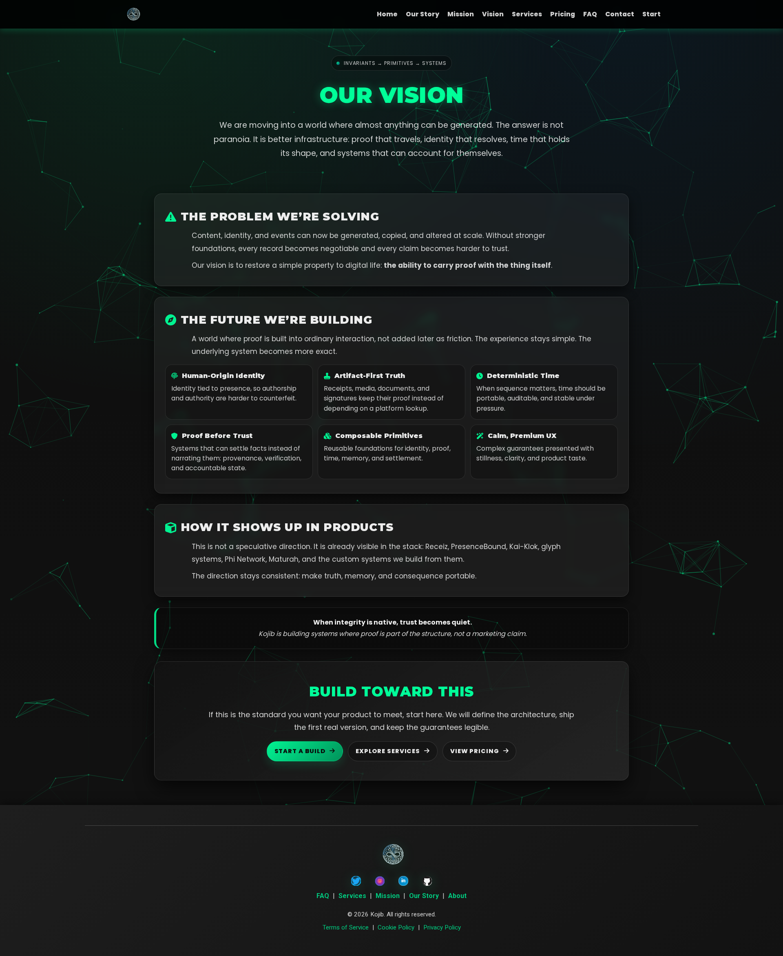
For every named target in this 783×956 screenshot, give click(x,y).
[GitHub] (427, 881)
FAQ (590, 14)
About (457, 896)
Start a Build (299, 751)
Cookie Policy (396, 927)
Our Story (422, 14)
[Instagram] (380, 881)
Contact (619, 14)
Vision (493, 14)
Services (527, 14)
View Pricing (474, 751)
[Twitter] (356, 881)
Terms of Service (346, 927)
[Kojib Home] (132, 14)
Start (651, 14)
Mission (460, 14)
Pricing (562, 14)
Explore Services (388, 751)
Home (387, 14)
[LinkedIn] (403, 881)
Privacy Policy (442, 927)
